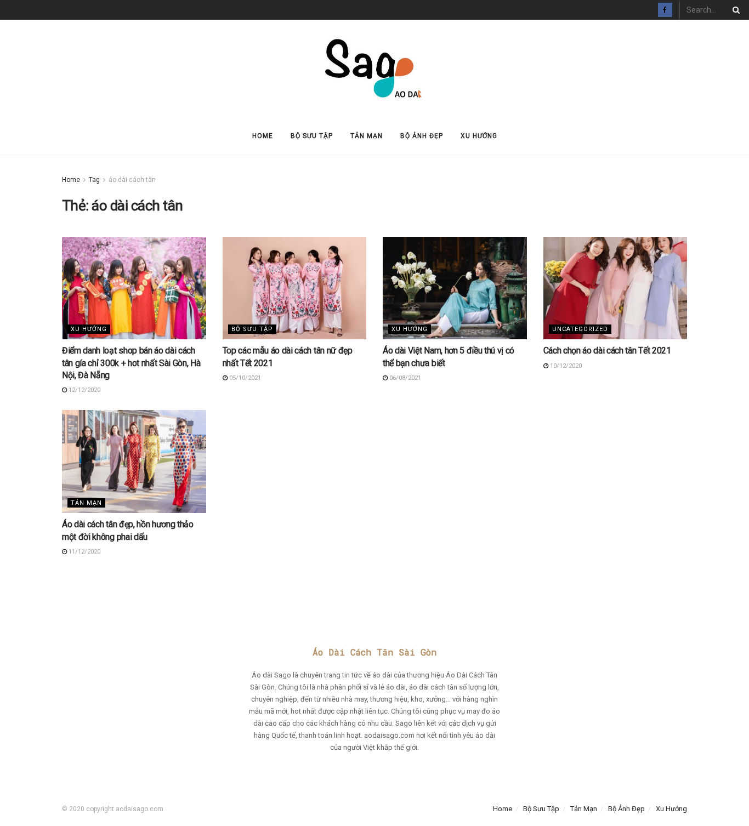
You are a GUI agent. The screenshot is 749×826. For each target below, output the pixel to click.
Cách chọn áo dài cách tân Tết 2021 (607, 350)
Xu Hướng (479, 136)
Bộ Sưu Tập (312, 136)
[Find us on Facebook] (665, 10)
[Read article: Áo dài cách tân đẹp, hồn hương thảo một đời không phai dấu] (134, 461)
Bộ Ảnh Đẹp (421, 136)
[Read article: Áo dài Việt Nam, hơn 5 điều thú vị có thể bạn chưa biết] (455, 288)
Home (262, 136)
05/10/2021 (244, 377)
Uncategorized (580, 329)
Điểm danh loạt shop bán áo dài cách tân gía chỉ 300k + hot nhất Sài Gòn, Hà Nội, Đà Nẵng (131, 362)
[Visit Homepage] (374, 68)
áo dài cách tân (132, 180)
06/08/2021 (404, 377)
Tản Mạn (366, 136)
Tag (94, 180)
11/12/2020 (83, 551)
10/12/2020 (565, 365)
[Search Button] (734, 10)
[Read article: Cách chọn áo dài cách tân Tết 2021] (615, 288)
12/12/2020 (83, 390)
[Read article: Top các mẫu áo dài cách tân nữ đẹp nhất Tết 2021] (295, 288)
